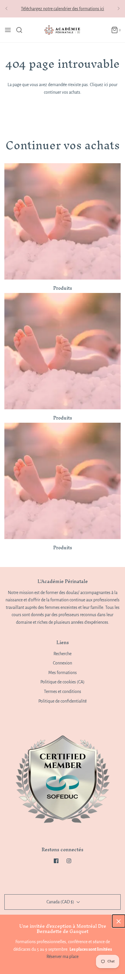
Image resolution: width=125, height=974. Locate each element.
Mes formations (62, 672)
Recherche (62, 653)
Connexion (62, 663)
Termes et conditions (62, 691)
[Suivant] (118, 8)
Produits (62, 288)
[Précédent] (6, 8)
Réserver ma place (62, 956)
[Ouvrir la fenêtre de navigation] (8, 30)
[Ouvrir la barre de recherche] (21, 30)
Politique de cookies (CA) (62, 682)
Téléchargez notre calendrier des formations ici (62, 8)
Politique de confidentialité (62, 701)
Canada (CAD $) (61, 902)
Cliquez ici (99, 84)
